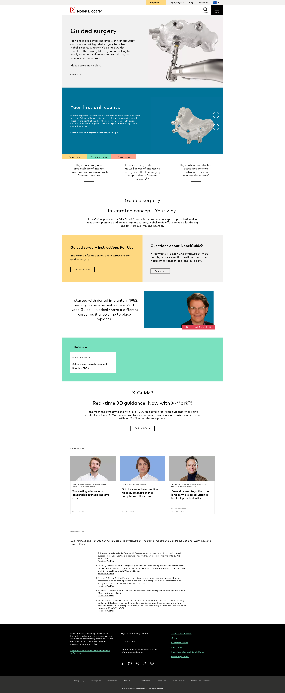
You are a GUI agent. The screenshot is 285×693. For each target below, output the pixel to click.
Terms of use (112, 681)
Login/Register (177, 2)
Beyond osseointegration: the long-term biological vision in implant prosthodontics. (190, 495)
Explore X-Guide (142, 428)
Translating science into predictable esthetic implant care (90, 495)
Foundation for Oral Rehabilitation (188, 652)
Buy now (75, 157)
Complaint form (178, 681)
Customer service (179, 642)
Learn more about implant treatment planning (93, 132)
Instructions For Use (89, 540)
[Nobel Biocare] (82, 10)
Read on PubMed (106, 561)
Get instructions (82, 269)
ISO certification (143, 681)
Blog (190, 2)
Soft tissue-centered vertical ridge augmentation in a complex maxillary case (140, 492)
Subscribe (130, 641)
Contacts (175, 638)
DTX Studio (176, 647)
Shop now (154, 2)
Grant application (180, 656)
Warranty (127, 681)
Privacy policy (79, 681)
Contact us (202, 2)
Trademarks (161, 681)
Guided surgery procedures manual (89, 364)
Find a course (100, 157)
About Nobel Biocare (181, 633)
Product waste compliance (201, 681)
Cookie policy (96, 681)
